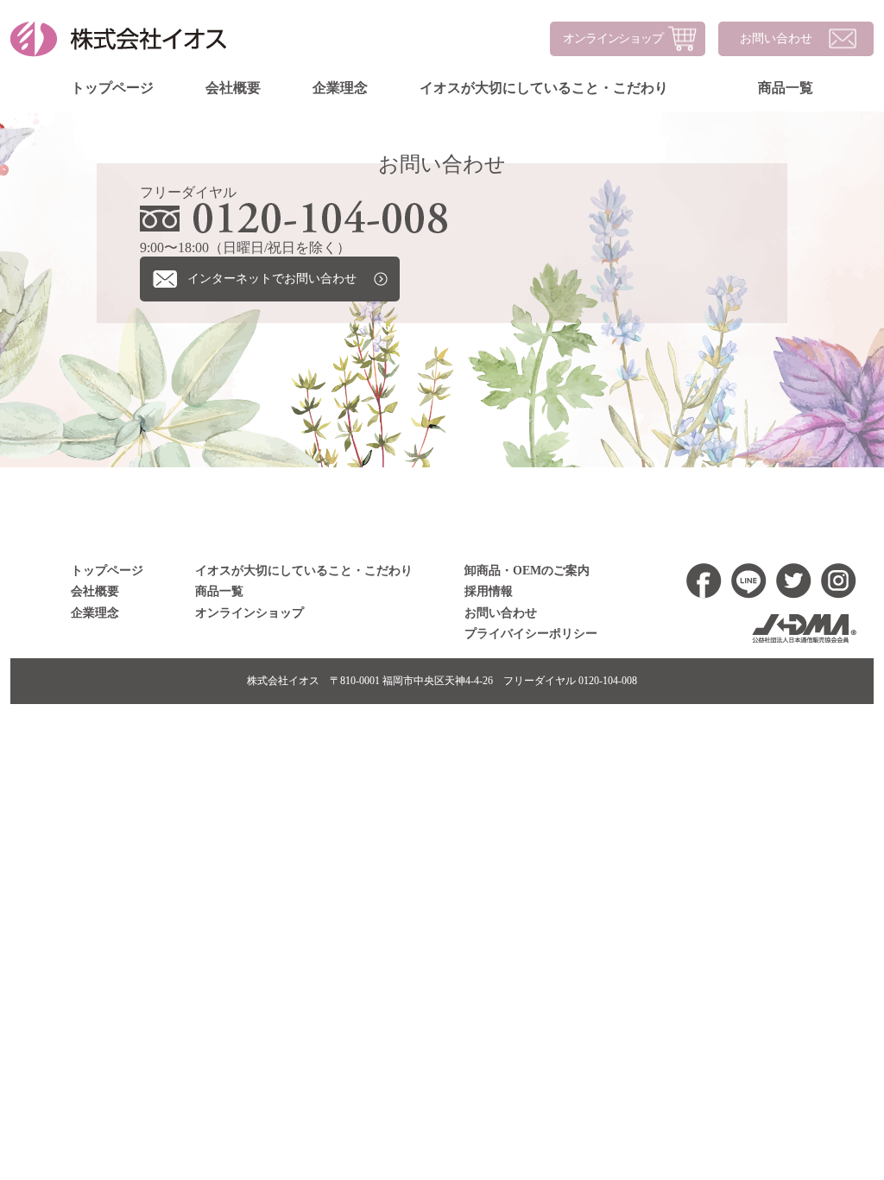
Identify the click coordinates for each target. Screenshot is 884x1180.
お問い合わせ (776, 38)
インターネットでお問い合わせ (272, 278)
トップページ (112, 87)
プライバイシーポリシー (530, 633)
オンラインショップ (613, 38)
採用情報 (488, 591)
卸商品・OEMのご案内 (527, 570)
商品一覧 (785, 87)
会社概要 (233, 87)
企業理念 (340, 87)
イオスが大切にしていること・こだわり (544, 87)
